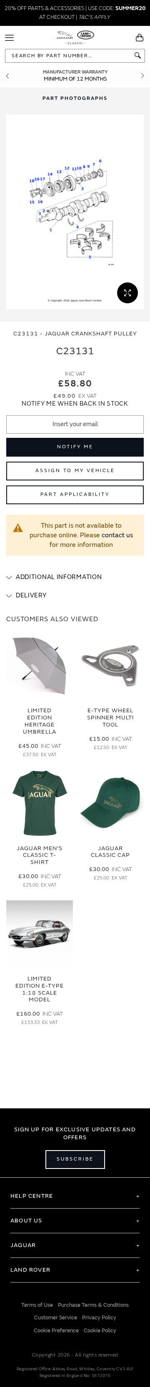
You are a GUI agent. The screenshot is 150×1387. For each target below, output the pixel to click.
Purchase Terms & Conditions (93, 1305)
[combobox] (75, 56)
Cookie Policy (100, 1330)
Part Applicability (75, 494)
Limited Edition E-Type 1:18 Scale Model (39, 989)
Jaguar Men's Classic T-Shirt (40, 855)
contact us (117, 535)
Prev (7, 76)
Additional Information (59, 577)
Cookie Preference (56, 1330)
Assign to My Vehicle (75, 470)
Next (142, 76)
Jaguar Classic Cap (110, 852)
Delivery (31, 596)
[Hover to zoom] (75, 212)
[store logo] (75, 36)
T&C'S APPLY (94, 17)
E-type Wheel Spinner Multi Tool (110, 717)
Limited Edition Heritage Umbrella (39, 721)
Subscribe (75, 1159)
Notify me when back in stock (75, 404)
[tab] (75, 577)
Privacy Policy (99, 1317)
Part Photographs (75, 98)
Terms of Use (37, 1305)
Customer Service (55, 1317)
